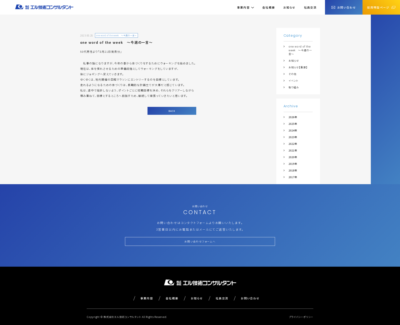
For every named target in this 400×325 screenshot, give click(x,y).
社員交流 (310, 7)
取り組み (294, 87)
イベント (294, 80)
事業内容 (146, 298)
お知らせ (289, 7)
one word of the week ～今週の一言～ (300, 50)
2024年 (293, 130)
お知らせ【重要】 (298, 67)
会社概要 (268, 7)
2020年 (293, 157)
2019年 (293, 163)
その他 (293, 74)
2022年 (293, 143)
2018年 (293, 170)
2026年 (293, 117)
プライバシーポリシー (301, 317)
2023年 (293, 137)
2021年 (293, 150)
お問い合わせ (250, 298)
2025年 (293, 123)
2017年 (293, 177)
